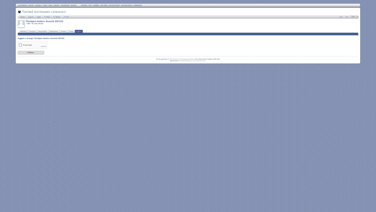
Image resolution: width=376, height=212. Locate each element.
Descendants (42, 31)
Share (341, 17)
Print (347, 17)
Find (48, 17)
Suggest (78, 31)
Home (22, 17)
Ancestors (32, 31)
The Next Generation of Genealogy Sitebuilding (180, 59)
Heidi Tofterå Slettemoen (185, 61)
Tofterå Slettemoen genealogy (44, 12)
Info (67, 17)
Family (71, 31)
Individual (23, 31)
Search (30, 17)
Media (58, 17)
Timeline (63, 31)
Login (39, 17)
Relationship (54, 31)
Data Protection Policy (199, 61)
